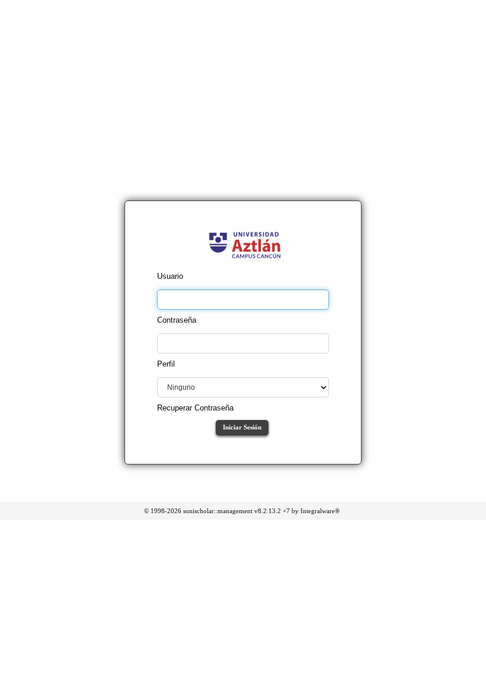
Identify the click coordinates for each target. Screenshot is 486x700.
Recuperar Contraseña (195, 407)
